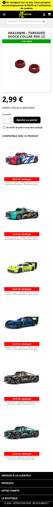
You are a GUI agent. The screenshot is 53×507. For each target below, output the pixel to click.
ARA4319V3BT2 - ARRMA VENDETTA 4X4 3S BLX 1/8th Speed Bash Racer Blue (22, 348)
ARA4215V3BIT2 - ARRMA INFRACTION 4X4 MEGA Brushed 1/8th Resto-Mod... (22, 238)
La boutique (9, 498)
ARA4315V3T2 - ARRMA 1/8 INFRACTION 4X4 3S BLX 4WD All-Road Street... (21, 458)
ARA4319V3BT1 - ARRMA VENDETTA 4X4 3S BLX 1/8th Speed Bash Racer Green (22, 293)
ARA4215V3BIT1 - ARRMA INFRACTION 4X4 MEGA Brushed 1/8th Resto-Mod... (22, 183)
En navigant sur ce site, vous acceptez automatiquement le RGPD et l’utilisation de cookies (26, 5)
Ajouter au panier (27, 120)
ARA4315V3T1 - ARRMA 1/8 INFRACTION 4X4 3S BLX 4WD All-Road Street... (21, 403)
